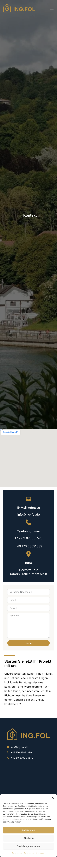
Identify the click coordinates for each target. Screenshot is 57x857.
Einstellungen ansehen (28, 846)
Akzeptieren (28, 830)
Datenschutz (17, 853)
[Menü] (52, 8)
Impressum (40, 853)
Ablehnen (29, 838)
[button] (52, 797)
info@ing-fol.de (28, 514)
